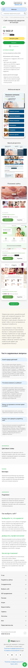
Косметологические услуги (9, 291)
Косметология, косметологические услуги (13, 253)
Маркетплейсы (5, 607)
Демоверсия (8, 220)
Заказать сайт (18, 4)
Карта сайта (14, 664)
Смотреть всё (14, 304)
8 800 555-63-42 (18, 3)
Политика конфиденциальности (14, 662)
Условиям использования (12, 650)
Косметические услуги (8, 214)
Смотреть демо (13, 38)
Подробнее (19, 220)
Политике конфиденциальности (13, 648)
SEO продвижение (6, 593)
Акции (3, 602)
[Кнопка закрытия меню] (27, 1)
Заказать (13, 42)
